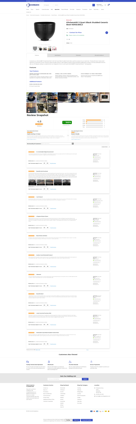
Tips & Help (96, 9)
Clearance (79, 399)
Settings (68, 420)
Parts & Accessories (81, 395)
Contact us (45, 387)
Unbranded (62, 393)
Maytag (61, 397)
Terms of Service (46, 395)
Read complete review (31, 139)
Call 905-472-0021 (100, 394)
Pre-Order (79, 403)
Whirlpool (62, 389)
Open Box (79, 401)
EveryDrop (62, 401)
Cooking (79, 387)
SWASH (62, 403)
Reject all (76, 420)
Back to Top (38, 349)
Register (101, 5)
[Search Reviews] (73, 144)
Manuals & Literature (99, 55)
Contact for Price (75, 32)
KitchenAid (62, 387)
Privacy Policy (46, 397)
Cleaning (79, 389)
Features (37, 55)
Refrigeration (80, 391)
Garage (78, 397)
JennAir (62, 391)
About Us (45, 389)
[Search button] (93, 5)
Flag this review (53, 163)
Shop (32, 9)
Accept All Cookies (87, 420)
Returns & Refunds (47, 393)
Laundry (79, 393)
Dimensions (78, 55)
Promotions (45, 391)
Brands (37, 9)
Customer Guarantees (48, 401)
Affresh (61, 405)
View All (62, 407)
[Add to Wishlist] (106, 32)
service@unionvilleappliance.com (103, 396)
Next (87, 349)
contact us (74, 35)
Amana (61, 399)
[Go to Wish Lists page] (105, 5)
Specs (58, 55)
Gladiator (62, 395)
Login (98, 5)
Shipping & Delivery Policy (48, 399)
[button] (32, 182)
